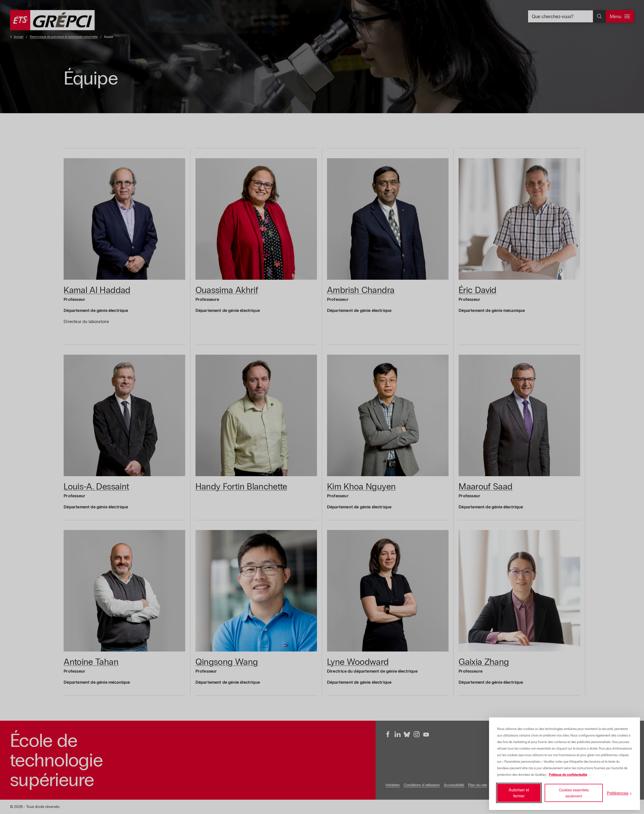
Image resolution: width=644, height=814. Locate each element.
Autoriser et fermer (519, 793)
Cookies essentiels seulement (574, 792)
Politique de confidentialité (568, 775)
